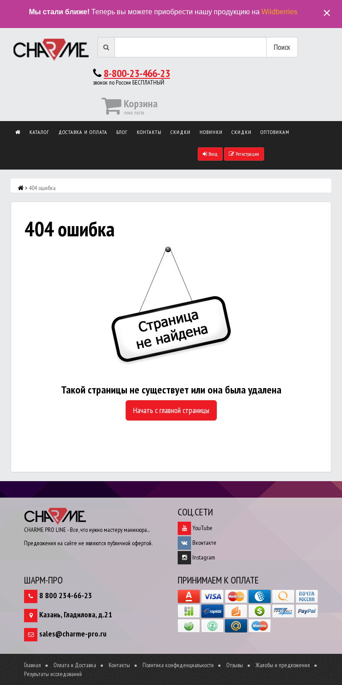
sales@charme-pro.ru (72, 633)
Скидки (181, 132)
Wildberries (279, 12)
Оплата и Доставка (74, 665)
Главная (32, 665)
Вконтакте (203, 543)
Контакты (149, 132)
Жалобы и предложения (283, 665)
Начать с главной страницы (171, 410)
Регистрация (246, 153)
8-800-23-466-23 (137, 73)
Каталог (39, 132)
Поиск (282, 47)
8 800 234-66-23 (65, 595)
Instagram (203, 557)
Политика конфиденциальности (178, 665)
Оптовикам (275, 132)
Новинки (211, 132)
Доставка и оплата (82, 132)
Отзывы (234, 665)
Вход (212, 153)
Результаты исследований (53, 674)
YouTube (201, 528)
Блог (122, 132)
